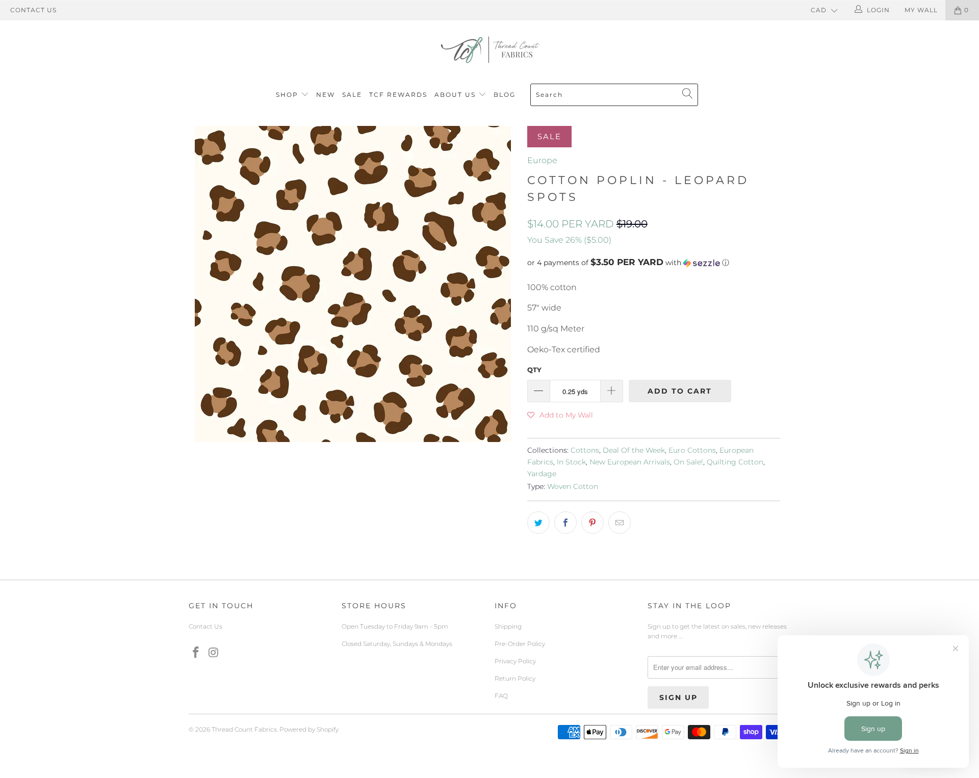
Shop (287, 94)
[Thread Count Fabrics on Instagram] (214, 653)
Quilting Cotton (735, 461)
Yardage (541, 473)
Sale (352, 94)
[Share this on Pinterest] (592, 522)
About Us (456, 94)
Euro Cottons (692, 450)
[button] (653, 262)
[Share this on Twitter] (538, 522)
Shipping (508, 626)
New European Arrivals (629, 461)
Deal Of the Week (634, 450)
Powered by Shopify (309, 729)
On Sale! (688, 461)
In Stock (571, 461)
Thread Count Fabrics (244, 729)
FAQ (501, 695)
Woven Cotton (572, 486)
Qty (534, 370)
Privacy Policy (515, 661)
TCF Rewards (398, 94)
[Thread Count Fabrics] (489, 49)
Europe (542, 160)
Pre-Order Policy (520, 643)
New (325, 94)
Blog (505, 94)
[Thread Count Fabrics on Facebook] (196, 653)
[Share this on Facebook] (565, 522)
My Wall (921, 10)
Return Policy (515, 678)
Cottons (585, 450)
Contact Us (33, 10)
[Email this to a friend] (619, 522)
